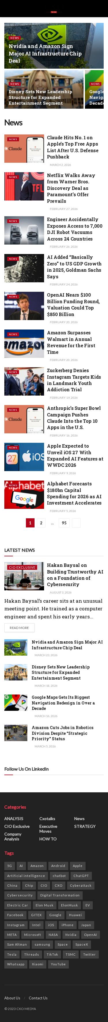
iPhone (68, 925)
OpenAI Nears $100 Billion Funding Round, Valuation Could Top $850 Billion (73, 304)
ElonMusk (69, 905)
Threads (31, 954)
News (14, 37)
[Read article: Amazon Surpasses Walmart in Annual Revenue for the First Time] (24, 344)
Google (55, 915)
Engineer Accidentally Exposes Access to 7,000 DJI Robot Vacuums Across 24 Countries (75, 228)
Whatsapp (15, 964)
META (12, 934)
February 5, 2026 (62, 511)
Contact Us (38, 998)
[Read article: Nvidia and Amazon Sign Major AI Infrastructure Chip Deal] (15, 647)
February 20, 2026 (63, 322)
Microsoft (32, 934)
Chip (29, 885)
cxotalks (47, 818)
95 (64, 523)
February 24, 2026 (63, 284)
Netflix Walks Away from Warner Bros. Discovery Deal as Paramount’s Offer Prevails (71, 188)
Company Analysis (12, 836)
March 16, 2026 (46, 716)
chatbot (59, 876)
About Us (12, 998)
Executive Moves (48, 829)
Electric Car (17, 905)
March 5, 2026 (45, 746)
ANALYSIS (13, 818)
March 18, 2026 (46, 685)
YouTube (58, 964)
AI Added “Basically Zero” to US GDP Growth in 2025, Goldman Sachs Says (74, 266)
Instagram (16, 925)
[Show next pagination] (76, 523)
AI (21, 866)
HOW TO (48, 838)
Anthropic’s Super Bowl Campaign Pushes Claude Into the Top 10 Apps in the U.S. (74, 417)
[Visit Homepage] (54, 8)
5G (9, 866)
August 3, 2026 (60, 592)
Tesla (12, 954)
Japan (86, 925)
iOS (51, 925)
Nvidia (71, 934)
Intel (36, 925)
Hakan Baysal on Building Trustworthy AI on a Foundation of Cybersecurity (75, 574)
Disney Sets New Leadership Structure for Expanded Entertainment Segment (40, 97)
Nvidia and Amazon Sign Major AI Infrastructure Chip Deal (45, 53)
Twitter (89, 954)
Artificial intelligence (26, 876)
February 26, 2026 (63, 246)
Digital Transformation (60, 895)
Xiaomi (37, 964)
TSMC (71, 954)
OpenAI (90, 934)
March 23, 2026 (46, 655)
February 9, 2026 (62, 473)
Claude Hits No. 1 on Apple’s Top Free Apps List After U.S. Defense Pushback (72, 147)
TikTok (52, 954)
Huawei (75, 915)
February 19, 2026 (63, 397)
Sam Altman (17, 944)
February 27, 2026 (63, 209)
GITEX (36, 915)
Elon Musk (45, 905)
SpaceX (81, 944)
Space (63, 944)
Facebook (15, 915)
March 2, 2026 (60, 164)
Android (58, 866)
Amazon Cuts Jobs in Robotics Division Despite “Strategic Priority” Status (62, 733)
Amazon (37, 866)
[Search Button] (101, 8)
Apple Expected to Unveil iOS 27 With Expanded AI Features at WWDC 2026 (75, 455)
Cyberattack (81, 885)
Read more (22, 628)
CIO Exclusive (22, 567)
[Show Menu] (6, 8)
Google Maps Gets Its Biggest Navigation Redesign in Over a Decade (63, 702)
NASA (53, 934)
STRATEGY (85, 826)
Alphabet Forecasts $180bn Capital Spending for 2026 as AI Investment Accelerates (74, 493)
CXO (58, 885)
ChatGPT (81, 876)
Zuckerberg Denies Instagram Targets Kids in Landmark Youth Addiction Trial (74, 379)
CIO (44, 885)
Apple (78, 866)
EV (88, 905)
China (12, 885)
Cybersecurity (20, 895)
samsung (42, 944)
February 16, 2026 (63, 435)
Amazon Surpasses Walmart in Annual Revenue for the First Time (71, 342)
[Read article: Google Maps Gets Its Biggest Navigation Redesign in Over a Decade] (15, 702)
